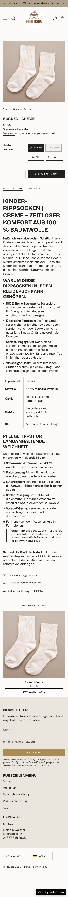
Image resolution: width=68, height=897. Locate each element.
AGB (5, 807)
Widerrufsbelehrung (15, 801)
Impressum (9, 787)
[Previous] (4, 3)
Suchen (7, 781)
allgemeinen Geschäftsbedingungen (34, 762)
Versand (9, 133)
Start (6, 109)
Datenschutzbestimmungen (18, 765)
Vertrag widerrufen (51, 892)
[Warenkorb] (63, 18)
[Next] (63, 3)
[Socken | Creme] (34, 644)
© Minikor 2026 (12, 866)
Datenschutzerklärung (16, 794)
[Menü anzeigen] (5, 18)
